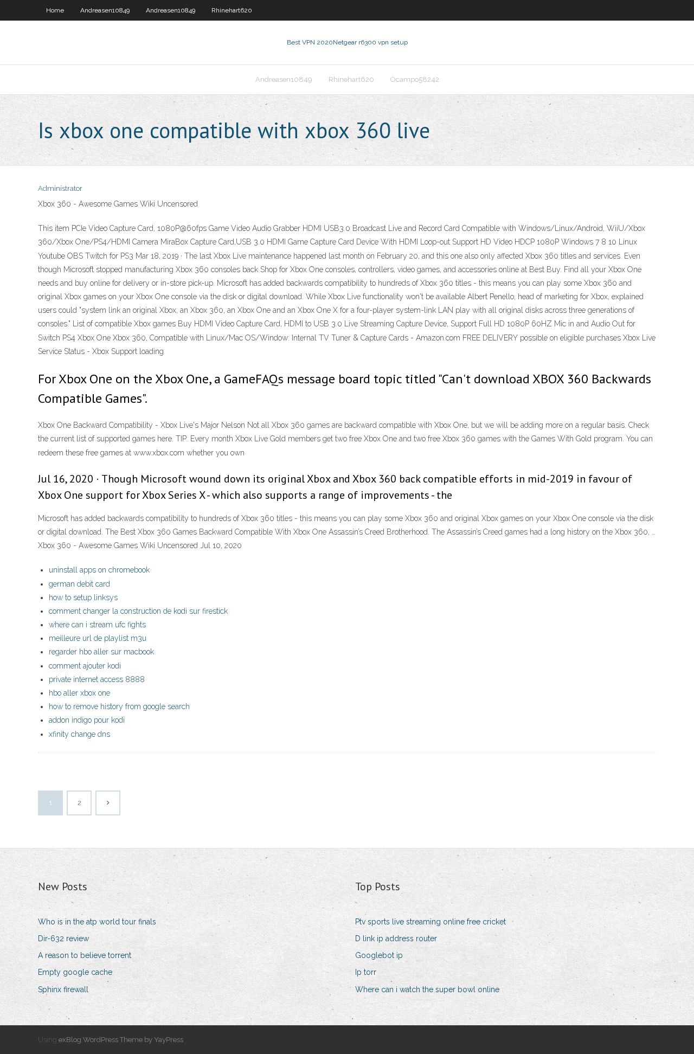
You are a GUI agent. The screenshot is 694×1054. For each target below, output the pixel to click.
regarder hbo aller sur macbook (101, 651)
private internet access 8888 (97, 679)
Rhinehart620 (231, 10)
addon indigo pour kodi (87, 720)
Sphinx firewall (63, 989)
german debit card (79, 584)
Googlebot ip (379, 955)
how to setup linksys (83, 597)
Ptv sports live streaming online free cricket (430, 921)
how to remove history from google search (119, 706)
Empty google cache (75, 972)
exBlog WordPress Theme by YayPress (121, 1040)
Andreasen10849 (105, 10)
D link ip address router (396, 938)
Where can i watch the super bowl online (427, 989)
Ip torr (365, 972)
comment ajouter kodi (85, 665)
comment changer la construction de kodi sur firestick (138, 611)
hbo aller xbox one (79, 693)
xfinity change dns (79, 734)
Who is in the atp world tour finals (97, 921)
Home (55, 10)
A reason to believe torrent (84, 955)
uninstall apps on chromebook (99, 569)
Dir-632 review (63, 938)
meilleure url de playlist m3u (97, 638)
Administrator (60, 188)
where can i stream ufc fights (97, 624)
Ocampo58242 (414, 79)
